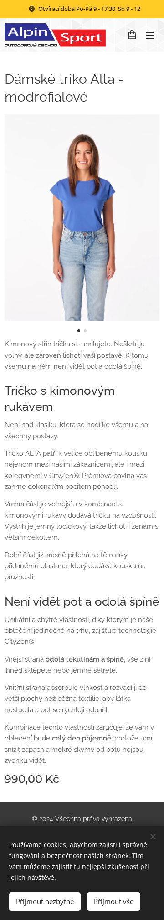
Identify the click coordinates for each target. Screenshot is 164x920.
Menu (150, 35)
